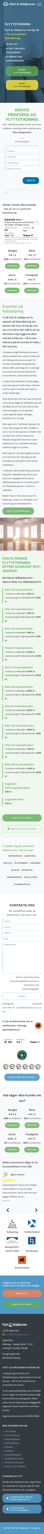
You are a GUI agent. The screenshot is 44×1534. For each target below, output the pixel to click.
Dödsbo (9, 1447)
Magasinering (12, 1439)
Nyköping (27, 870)
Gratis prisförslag (18, 511)
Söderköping (14, 877)
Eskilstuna (30, 877)
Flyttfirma (10, 1431)
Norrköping (15, 856)
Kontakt (9, 1451)
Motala (8, 863)
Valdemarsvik (22, 884)
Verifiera (12, 266)
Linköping (30, 856)
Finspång (35, 863)
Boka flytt (22, 1293)
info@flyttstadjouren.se (29, 1007)
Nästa (31, 180)
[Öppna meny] (39, 4)
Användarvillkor (14, 1458)
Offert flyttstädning (22, 71)
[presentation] (7, 1210)
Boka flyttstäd (22, 1304)
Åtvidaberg (21, 863)
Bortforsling (12, 1443)
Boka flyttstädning (22, 85)
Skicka (22, 996)
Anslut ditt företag (15, 1466)
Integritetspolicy (14, 1462)
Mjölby (15, 870)
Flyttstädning (12, 1435)
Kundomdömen (13, 1455)
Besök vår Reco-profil (22, 1077)
